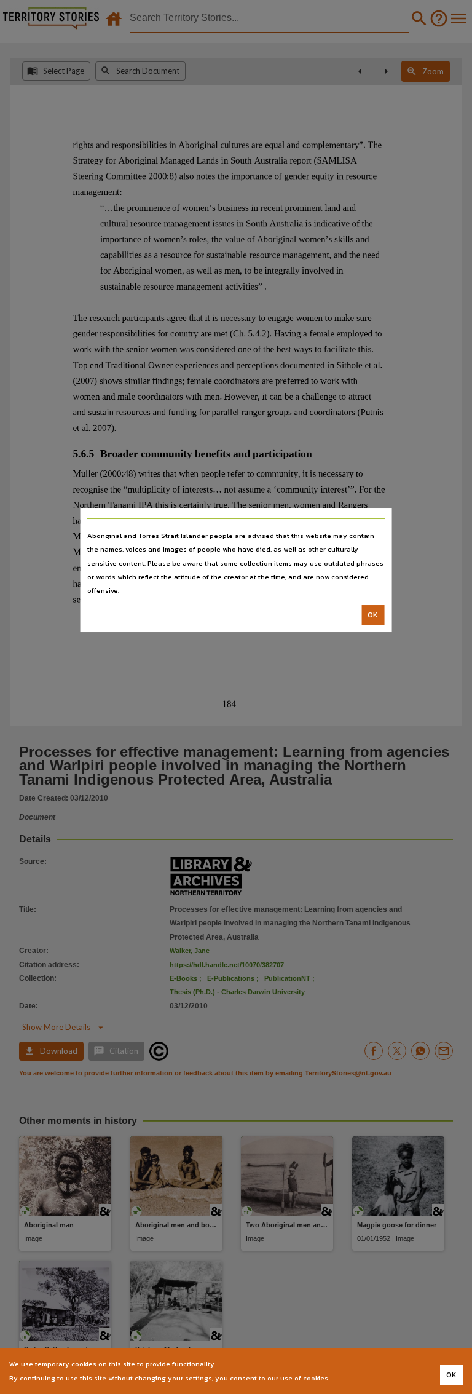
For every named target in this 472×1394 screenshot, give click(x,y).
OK (373, 614)
